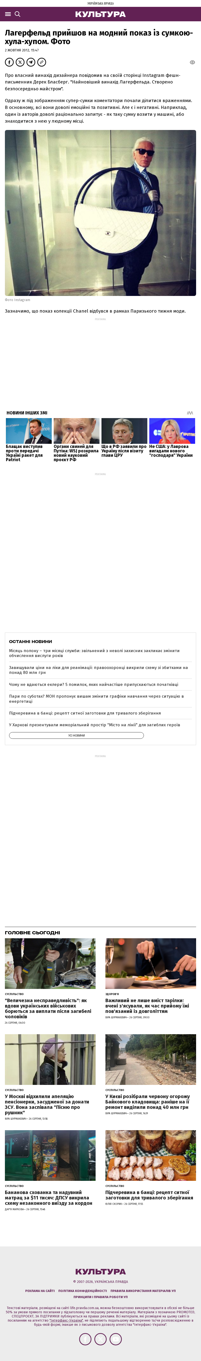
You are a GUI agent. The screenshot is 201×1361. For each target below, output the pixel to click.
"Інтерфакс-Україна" (66, 1320)
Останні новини (30, 641)
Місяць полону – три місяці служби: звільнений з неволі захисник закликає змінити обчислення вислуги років (94, 653)
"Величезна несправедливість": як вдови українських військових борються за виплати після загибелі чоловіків (48, 1008)
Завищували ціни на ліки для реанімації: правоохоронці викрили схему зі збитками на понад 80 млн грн (98, 670)
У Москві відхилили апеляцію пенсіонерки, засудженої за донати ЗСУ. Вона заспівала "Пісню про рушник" (47, 1104)
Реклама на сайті (40, 1291)
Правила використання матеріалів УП (143, 1291)
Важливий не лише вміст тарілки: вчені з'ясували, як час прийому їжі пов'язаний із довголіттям (147, 1005)
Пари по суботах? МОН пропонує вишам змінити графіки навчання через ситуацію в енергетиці (96, 699)
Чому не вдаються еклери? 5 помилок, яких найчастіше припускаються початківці (93, 684)
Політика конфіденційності (82, 1291)
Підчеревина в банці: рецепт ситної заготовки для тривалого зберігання (85, 713)
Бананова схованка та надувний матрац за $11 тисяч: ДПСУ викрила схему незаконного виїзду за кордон (48, 1197)
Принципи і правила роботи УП (101, 1297)
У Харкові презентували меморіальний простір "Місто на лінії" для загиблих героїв (94, 724)
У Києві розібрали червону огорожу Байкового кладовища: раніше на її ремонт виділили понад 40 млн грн (147, 1101)
